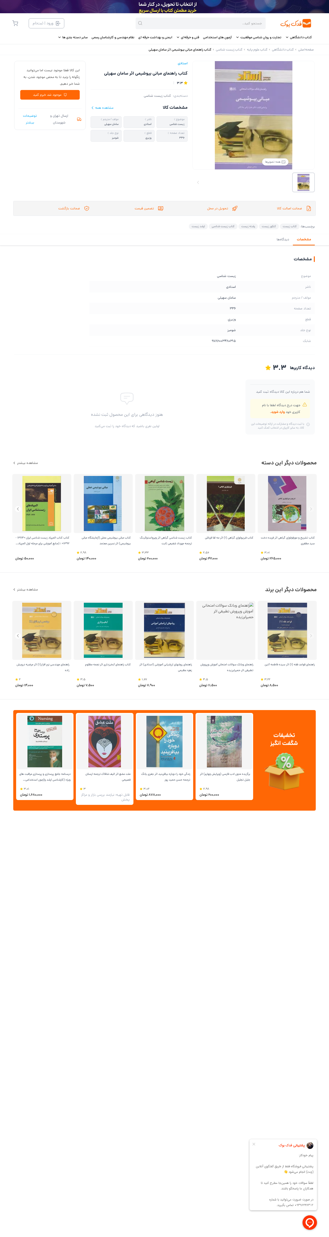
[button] (18, 509)
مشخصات (304, 239)
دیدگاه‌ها (283, 239)
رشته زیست (248, 226)
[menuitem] (298, 37)
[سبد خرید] (15, 23)
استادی (183, 63)
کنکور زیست (269, 226)
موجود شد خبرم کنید (47, 94)
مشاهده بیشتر (27, 463)
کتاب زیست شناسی (157, 95)
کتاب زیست (290, 226)
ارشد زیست (198, 226)
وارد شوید (278, 412)
